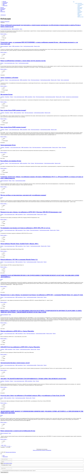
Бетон (21, 28)
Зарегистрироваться (4, 472)
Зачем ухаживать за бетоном (9, 77)
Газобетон (2, 79)
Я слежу (79, 9)
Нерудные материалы (35, 79)
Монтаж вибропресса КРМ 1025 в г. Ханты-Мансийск (17, 331)
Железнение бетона (6, 94)
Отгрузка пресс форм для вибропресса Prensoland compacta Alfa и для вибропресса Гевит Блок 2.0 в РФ (32, 395)
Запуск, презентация (65, 79)
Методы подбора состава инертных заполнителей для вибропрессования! (23, 195)
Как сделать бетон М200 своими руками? (13, 127)
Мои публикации (80, 7)
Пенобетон (7, 96)
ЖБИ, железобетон (15, 28)
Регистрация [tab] (5, 456)
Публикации (5, 2)
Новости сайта (37, 46)
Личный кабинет (80, 11)
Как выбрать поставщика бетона (10, 161)
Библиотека (5, 5)
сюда (2, 445)
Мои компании (80, 8)
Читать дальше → (3, 33)
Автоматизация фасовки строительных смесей (15, 363)
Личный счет (79, 12)
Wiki (3, 4)
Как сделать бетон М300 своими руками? (13, 110)
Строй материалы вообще (28, 46)
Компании (5, 3)
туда (5, 445)
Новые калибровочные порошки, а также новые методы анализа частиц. (23, 60)
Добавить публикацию (4, 21)
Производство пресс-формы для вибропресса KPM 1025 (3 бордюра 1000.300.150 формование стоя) (31, 212)
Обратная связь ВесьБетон (11, 452)
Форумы (4, 1)
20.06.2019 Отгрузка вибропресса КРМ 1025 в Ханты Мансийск (20, 347)
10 (9, 446)
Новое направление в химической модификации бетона (17, 430)
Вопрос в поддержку (80, 16)
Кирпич (32, 163)
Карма (78, 13)
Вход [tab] (4, 455)
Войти (2, 463)
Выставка (64, 147)
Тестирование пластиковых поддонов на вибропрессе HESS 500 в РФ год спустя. (25, 228)
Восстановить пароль (8, 463)
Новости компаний (4, 46)
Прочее (58, 79)
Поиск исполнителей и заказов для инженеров (42, 450)
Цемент (10, 46)
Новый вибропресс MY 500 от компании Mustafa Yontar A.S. (19, 259)
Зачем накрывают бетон (8, 145)
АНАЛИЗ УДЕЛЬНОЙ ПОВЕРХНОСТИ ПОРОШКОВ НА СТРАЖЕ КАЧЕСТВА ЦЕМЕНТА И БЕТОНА (33, 378)
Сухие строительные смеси (5, 28)
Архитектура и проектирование (72, 96)
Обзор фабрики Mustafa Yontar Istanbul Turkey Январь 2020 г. (19, 243)
